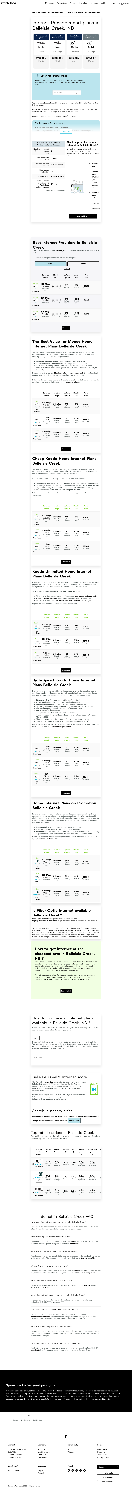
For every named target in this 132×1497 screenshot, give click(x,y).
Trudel (56, 1120)
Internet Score (49, 1082)
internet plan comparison (85, 1273)
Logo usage (102, 1449)
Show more (66, 449)
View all (67, 269)
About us (41, 1449)
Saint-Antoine (93, 1116)
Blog (69, 1449)
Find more (66, 328)
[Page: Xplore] (37, 861)
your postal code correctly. (86, 596)
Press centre (42, 1457)
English (40, 1470)
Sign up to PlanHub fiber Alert (44, 921)
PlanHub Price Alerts (49, 839)
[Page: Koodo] (37, 419)
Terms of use (102, 1455)
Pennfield (49, 1120)
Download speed (46, 507)
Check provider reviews (46, 598)
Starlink (54, 176)
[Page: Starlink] (35, 286)
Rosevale (63, 1120)
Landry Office (37, 1116)
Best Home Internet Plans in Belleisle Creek (47, 12)
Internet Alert (66, 991)
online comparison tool (40, 1317)
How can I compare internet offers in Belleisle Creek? (54, 1310)
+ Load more (66, 131)
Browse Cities (74, 1120)
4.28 (47, 1287)
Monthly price (76, 507)
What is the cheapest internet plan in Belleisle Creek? (54, 1251)
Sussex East (83, 1116)
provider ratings (72, 382)
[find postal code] (76, 93)
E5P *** (36, 1038)
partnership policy (103, 1399)
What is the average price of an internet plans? (52, 1326)
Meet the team (44, 1452)
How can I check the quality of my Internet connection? (56, 1343)
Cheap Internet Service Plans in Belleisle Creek (83, 12)
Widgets (70, 1452)
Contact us (42, 1455)
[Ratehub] (8, 2)
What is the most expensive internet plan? (49, 1266)
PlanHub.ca (44, 185)
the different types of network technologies (73, 600)
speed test (74, 1244)
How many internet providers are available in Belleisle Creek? (58, 1222)
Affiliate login (108, 1477)
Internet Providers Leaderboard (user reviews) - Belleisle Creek (56, 116)
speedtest (35, 1350)
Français (41, 1473)
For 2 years (86, 507)
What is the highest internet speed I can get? (51, 1236)
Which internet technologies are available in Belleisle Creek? (58, 1295)
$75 (92, 1258)
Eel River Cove (61, 1116)
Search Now (82, 216)
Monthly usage (57, 507)
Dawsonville (72, 1116)
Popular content (108, 1482)
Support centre (14, 1470)
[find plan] (58, 1058)
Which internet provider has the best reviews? (51, 1280)
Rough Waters (39, 1120)
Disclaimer (101, 1452)
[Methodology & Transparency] (70, 123)
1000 (80, 1241)
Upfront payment (67, 507)
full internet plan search (61, 726)
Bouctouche (49, 1116)
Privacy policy (103, 1457)
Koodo (66, 251)
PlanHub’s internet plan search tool (68, 373)
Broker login (108, 1473)
